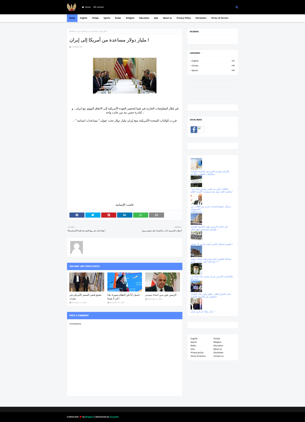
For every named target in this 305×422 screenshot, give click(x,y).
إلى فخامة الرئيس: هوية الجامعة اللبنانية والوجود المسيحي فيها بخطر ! (209, 228)
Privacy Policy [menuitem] (184, 18)
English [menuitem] (83, 18)
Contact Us (196, 212)
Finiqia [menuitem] (95, 18)
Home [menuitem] (72, 18)
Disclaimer (218, 352)
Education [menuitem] (144, 18)
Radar (193, 345)
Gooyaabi (114, 417)
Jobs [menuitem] (156, 18)
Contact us (219, 356)
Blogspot (89, 417)
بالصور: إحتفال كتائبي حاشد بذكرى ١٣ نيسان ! (212, 244)
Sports (213, 70)
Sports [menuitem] (107, 18)
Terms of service (198, 356)
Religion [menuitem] (130, 18)
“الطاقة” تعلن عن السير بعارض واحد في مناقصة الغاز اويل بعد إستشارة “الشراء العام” (212, 190)
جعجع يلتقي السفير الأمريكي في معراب (85, 296)
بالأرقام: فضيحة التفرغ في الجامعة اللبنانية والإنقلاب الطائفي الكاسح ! (210, 173)
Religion (217, 342)
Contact (100, 7)
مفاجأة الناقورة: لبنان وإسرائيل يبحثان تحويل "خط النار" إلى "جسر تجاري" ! (211, 260)
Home (88, 7)
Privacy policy (197, 352)
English (213, 61)
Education (218, 345)
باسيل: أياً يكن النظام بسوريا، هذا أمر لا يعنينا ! (123, 296)
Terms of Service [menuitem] (219, 18)
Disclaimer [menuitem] (201, 18)
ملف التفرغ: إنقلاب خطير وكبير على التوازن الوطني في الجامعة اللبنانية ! (211, 295)
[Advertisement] (124, 171)
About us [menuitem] (167, 18)
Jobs (193, 349)
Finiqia (213, 65)
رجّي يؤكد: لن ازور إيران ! (202, 311)
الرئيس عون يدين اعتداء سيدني (160, 294)
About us (218, 349)
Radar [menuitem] (118, 18)
